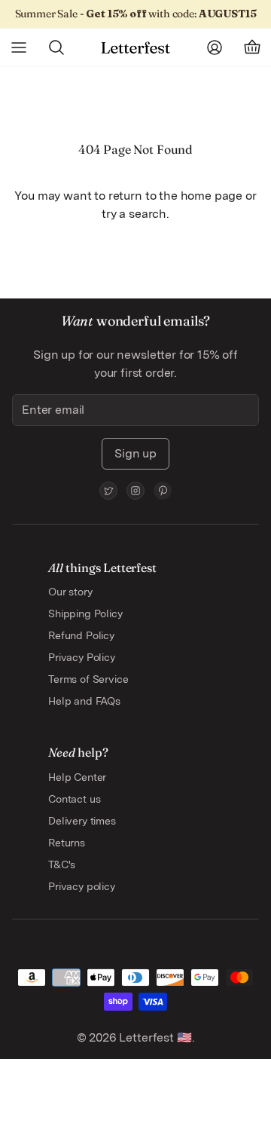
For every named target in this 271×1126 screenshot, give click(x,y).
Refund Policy (81, 635)
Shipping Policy (85, 613)
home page (212, 195)
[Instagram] (135, 491)
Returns (66, 843)
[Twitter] (108, 491)
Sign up (135, 453)
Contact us (74, 799)
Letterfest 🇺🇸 (154, 1037)
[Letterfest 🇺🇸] (135, 48)
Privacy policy (81, 886)
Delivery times (82, 821)
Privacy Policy (81, 657)
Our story (70, 592)
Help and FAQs (84, 701)
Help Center (77, 777)
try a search (134, 214)
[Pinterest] (163, 491)
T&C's (61, 864)
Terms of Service (88, 679)
